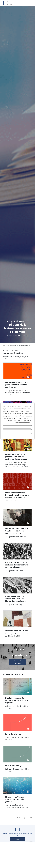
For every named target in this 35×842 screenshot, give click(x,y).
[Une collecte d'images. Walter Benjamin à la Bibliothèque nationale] (17, 593)
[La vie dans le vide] (17, 729)
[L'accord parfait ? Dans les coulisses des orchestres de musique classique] (17, 559)
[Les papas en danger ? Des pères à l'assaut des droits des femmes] (17, 381)
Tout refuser (17, 431)
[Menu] (30, 3)
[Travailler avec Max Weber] (17, 626)
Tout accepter (17, 427)
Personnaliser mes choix (17, 434)
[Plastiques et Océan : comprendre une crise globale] (17, 794)
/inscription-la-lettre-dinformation (17, 839)
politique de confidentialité (23, 422)
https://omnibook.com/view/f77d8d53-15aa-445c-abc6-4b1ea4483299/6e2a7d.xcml (17, 662)
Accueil (5, 345)
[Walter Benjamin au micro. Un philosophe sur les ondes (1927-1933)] (17, 525)
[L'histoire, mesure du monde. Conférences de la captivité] (17, 695)
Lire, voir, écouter (11, 345)
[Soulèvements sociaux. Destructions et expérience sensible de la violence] (17, 489)
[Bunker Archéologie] (17, 761)
